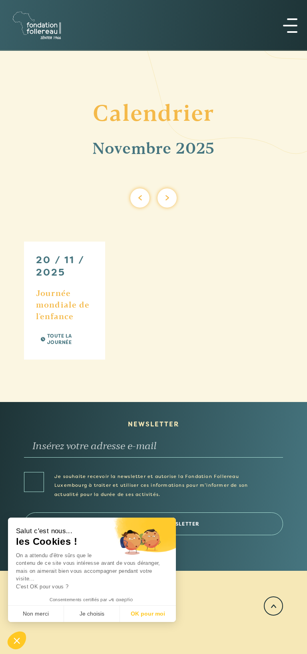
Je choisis (92, 613)
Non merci (36, 613)
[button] (16, 640)
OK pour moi (148, 613)
